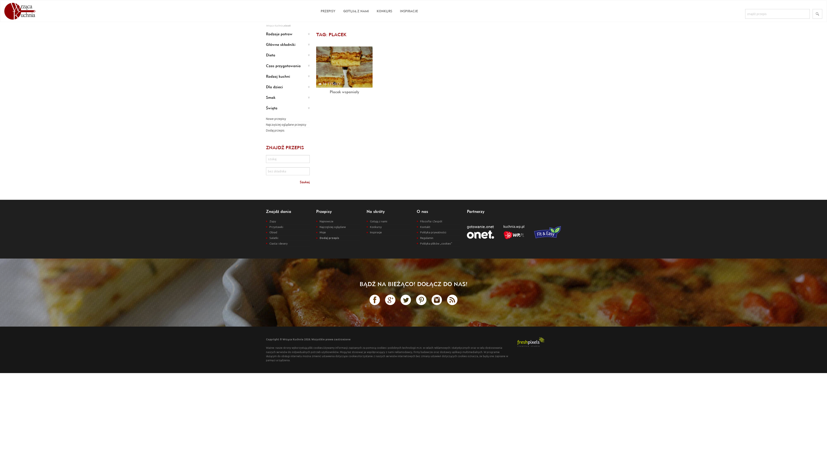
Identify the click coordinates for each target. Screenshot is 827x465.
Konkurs (384, 11)
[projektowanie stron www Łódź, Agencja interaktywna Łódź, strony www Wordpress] (530, 341)
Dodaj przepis (275, 130)
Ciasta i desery (278, 243)
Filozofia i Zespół (431, 221)
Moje (323, 232)
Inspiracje (409, 11)
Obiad (273, 232)
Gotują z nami (356, 11)
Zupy (272, 221)
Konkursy (376, 226)
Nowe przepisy (276, 119)
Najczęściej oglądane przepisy (286, 124)
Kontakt (425, 226)
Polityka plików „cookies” (436, 243)
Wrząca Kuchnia (274, 25)
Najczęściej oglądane (333, 226)
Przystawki (276, 226)
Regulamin (426, 237)
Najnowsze (326, 221)
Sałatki (273, 237)
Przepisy (328, 11)
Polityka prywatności (433, 232)
